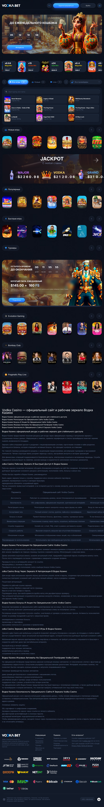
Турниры (38, 745)
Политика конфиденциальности (61, 744)
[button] (4, 82)
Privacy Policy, (76, 746)
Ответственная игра (60, 741)
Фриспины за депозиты (39, 749)
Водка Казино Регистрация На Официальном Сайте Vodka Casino (28, 419)
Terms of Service (87, 746)
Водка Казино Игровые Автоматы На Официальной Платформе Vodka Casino (33, 425)
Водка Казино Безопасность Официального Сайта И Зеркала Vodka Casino (32, 427)
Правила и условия (60, 738)
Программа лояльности (39, 742)
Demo (7, 150)
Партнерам (57, 748)
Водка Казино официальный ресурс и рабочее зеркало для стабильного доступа (34, 417)
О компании (39, 738)
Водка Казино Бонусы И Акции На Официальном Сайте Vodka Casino (29, 422)
